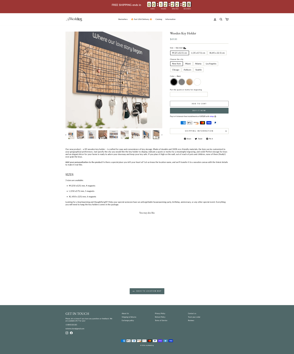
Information (170, 19)
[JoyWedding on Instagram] (66, 332)
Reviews (191, 320)
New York (176, 63)
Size (176, 48)
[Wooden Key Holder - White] (93, 268)
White (197, 82)
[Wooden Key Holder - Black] (77, 268)
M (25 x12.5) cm (179, 53)
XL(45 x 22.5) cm (217, 53)
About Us (125, 313)
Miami (188, 63)
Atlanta (198, 63)
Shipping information (199, 131)
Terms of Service (161, 320)
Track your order (194, 317)
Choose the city (176, 59)
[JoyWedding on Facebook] (71, 332)
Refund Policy (160, 317)
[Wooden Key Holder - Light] (87, 268)
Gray (181, 82)
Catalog (158, 19)
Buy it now (199, 110)
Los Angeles (211, 63)
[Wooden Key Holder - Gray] (82, 268)
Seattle (198, 70)
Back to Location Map (148, 291)
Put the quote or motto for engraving (186, 90)
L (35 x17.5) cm (198, 53)
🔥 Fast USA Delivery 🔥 (141, 19)
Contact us (192, 313)
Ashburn (187, 70)
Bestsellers (123, 19)
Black (173, 82)
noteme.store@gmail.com (74, 329)
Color (175, 76)
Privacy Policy (160, 313)
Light (189, 82)
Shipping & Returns (129, 317)
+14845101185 (71, 325)
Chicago (175, 70)
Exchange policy (128, 320)
